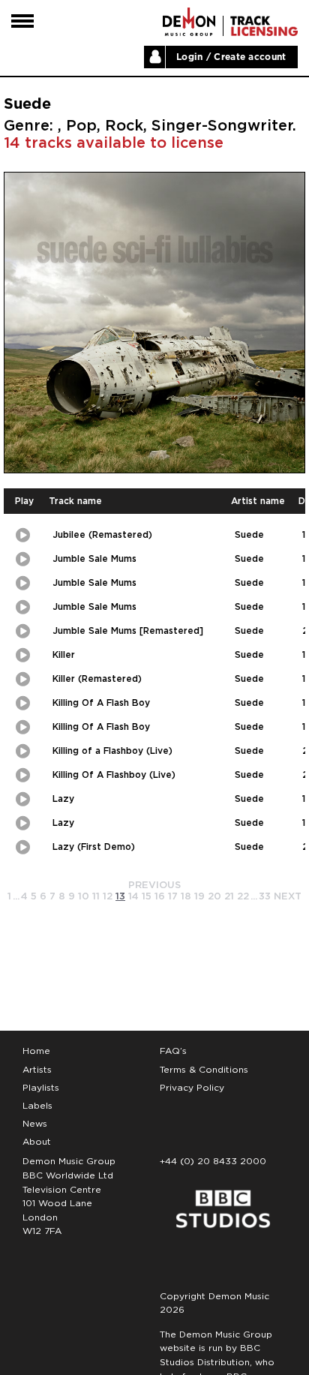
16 (159, 897)
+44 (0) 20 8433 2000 (213, 1161)
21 (229, 897)
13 (120, 897)
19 (199, 897)
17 (173, 897)
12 (107, 897)
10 (83, 897)
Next (288, 897)
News (34, 1123)
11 (96, 897)
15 (147, 897)
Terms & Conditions (204, 1069)
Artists (37, 1069)
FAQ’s (173, 1050)
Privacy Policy (192, 1087)
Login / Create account (231, 57)
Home (36, 1050)
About (36, 1141)
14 (133, 897)
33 (265, 897)
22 (243, 897)
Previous (154, 885)
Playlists (40, 1087)
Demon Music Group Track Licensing (189, 22)
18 (186, 897)
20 (214, 897)
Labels (37, 1105)
